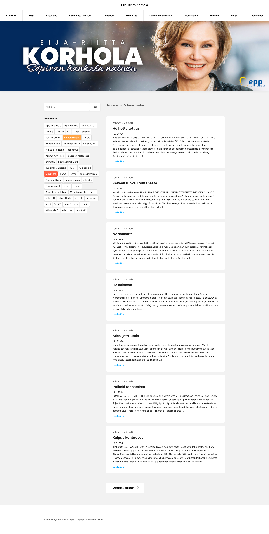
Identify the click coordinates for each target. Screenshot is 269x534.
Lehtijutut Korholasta (160, 15)
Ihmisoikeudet (71, 137)
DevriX (100, 519)
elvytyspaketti (89, 125)
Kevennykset (89, 143)
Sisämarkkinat (53, 186)
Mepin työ (51, 173)
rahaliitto (87, 180)
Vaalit (48, 204)
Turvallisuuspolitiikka (56, 192)
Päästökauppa (72, 180)
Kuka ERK (11, 15)
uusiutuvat (92, 198)
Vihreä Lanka (71, 204)
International (191, 15)
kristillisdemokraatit (68, 161)
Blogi (31, 15)
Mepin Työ (131, 15)
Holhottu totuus (126, 128)
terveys (76, 186)
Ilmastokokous (53, 143)
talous (66, 186)
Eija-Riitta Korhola (134, 5)
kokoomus (73, 149)
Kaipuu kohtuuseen (129, 438)
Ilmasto (86, 137)
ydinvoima (67, 210)
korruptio (50, 161)
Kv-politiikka (85, 167)
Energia (49, 131)
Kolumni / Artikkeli (55, 155)
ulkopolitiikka (65, 198)
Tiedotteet (108, 15)
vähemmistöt (52, 210)
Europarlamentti (81, 131)
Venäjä (57, 204)
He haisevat (122, 285)
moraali (63, 173)
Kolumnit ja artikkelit (80, 15)
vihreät (84, 204)
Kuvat (234, 15)
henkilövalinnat (53, 137)
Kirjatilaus (51, 15)
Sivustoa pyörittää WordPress (59, 519)
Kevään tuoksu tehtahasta (135, 183)
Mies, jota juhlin (126, 336)
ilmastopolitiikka (72, 143)
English (60, 131)
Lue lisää (118, 161)
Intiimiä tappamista (129, 387)
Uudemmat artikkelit (123, 487)
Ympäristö (81, 210)
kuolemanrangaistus (56, 167)
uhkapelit (50, 198)
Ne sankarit (122, 234)
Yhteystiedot (256, 15)
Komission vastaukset (78, 155)
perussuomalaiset (88, 173)
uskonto (79, 198)
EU (68, 131)
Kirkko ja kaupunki (55, 149)
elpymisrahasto (53, 125)
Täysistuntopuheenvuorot (83, 192)
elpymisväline (71, 125)
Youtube (214, 15)
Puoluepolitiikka (53, 180)
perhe (73, 173)
